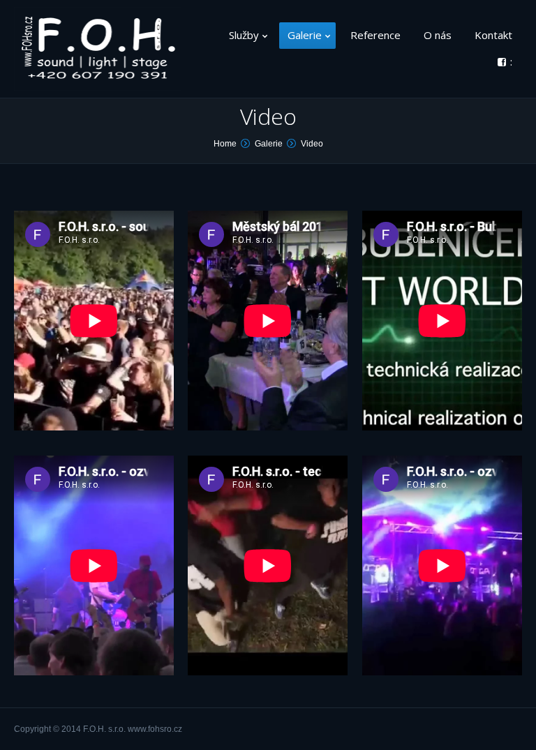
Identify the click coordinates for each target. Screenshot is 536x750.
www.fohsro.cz (155, 729)
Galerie (269, 144)
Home (225, 144)
